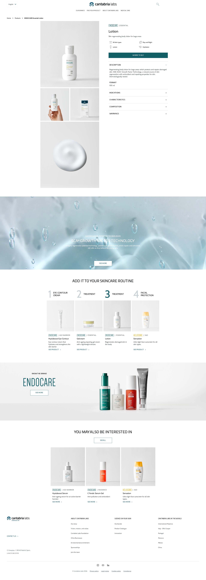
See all (103, 440)
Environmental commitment (80, 543)
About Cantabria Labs (111, 10)
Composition (115, 107)
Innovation (118, 533)
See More (103, 263)
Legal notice (105, 571)
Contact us (11, 536)
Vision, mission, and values (79, 529)
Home (9, 18)
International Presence (165, 524)
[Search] (158, 4)
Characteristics (117, 100)
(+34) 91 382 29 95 (13, 553)
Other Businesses (76, 538)
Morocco (161, 538)
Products (17, 18)
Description (115, 65)
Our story (74, 524)
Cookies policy (116, 571)
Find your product (94, 10)
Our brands (80, 10)
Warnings (114, 114)
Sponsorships (75, 547)
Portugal (161, 533)
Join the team (75, 552)
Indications (114, 93)
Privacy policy (94, 571)
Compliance (127, 571)
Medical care (125, 10)
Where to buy (138, 55)
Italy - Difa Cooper (164, 529)
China (160, 547)
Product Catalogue (120, 529)
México (160, 543)
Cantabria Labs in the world (170, 518)
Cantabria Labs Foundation (80, 533)
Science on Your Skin (123, 518)
